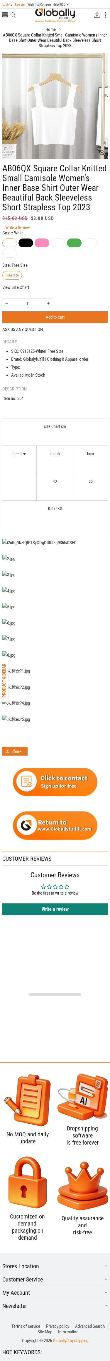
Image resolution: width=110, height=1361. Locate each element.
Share (16, 751)
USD (62, 4)
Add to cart (55, 317)
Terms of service (25, 1326)
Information (68, 1331)
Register (18, 4)
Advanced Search (90, 1326)
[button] (5, 15)
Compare (45, 4)
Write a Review (17, 227)
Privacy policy (57, 1326)
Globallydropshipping (70, 1340)
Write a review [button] (55, 909)
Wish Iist (33, 4)
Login (5, 4)
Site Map (45, 1331)
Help (56, 4)
